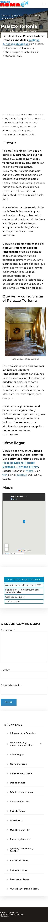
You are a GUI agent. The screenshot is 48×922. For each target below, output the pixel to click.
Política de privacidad (15, 914)
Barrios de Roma (19, 860)
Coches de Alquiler (15, 597)
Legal (2, 914)
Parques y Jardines (20, 839)
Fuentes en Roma (19, 879)
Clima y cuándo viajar (21, 773)
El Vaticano (16, 820)
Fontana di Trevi (28, 466)
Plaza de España (13, 462)
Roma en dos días (19, 801)
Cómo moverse (18, 764)
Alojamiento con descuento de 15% (23, 585)
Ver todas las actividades (24, 579)
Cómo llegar (16, 754)
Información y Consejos (23, 733)
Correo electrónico (11, 685)
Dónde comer (17, 783)
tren (4, 474)
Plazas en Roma (18, 870)
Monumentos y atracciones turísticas (22, 743)
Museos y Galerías (20, 830)
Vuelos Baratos (12, 601)
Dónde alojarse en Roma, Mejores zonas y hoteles (22, 591)
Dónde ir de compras (21, 792)
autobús (22, 474)
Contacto (5, 916)
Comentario (8, 630)
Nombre (5, 670)
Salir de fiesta (17, 811)
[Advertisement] (24, 86)
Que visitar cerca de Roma (24, 889)
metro (29, 470)
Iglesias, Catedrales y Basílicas (21, 849)
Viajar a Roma (12, 913)
